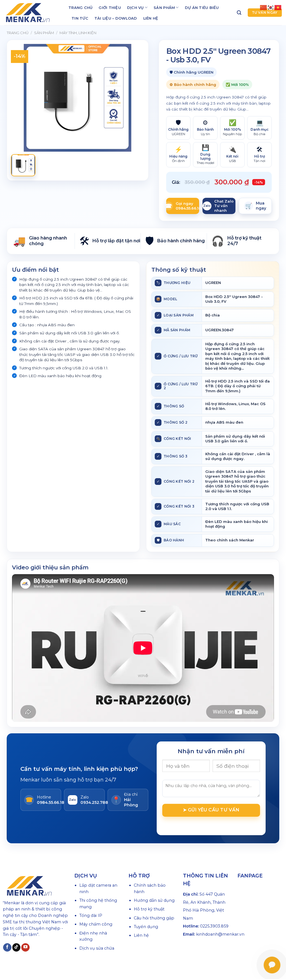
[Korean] (271, 7)
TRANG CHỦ (80, 7)
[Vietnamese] (278, 7)
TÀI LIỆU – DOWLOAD (115, 18)
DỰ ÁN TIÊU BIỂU (202, 7)
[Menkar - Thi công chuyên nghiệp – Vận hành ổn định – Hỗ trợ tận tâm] (32, 12)
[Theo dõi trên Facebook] (7, 947)
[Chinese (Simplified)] (263, 7)
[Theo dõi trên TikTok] (16, 947)
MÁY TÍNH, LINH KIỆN (77, 32)
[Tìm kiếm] (239, 12)
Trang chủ (17, 32)
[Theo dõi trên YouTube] (25, 947)
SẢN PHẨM (164, 7)
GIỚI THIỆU (110, 7)
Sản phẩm (44, 32)
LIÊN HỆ (150, 18)
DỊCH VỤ (135, 7)
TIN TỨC (80, 18)
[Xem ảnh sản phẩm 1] (23, 165)
